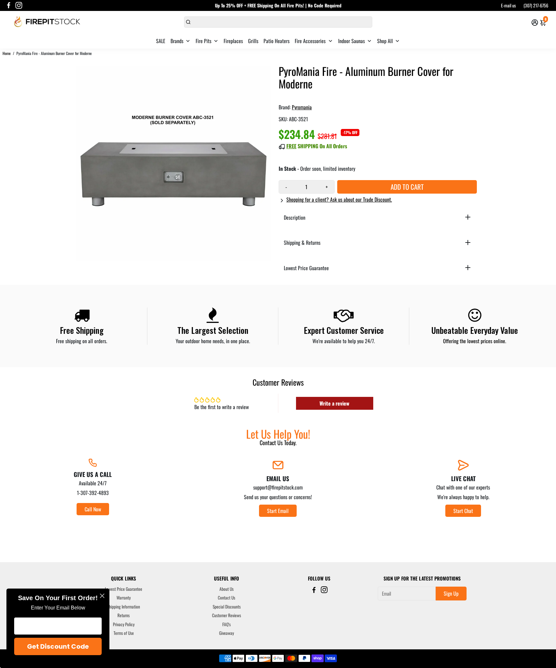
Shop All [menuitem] (385, 41)
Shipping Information (123, 606)
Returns (123, 615)
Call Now (93, 509)
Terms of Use (124, 633)
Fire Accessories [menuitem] (310, 41)
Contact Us (226, 597)
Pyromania (302, 107)
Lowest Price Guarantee (123, 589)
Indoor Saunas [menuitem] (351, 41)
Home (7, 53)
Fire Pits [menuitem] (203, 41)
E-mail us (508, 5)
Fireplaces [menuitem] (233, 41)
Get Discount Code (58, 646)
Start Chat (463, 511)
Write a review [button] (334, 403)
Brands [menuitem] (177, 41)
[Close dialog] (102, 595)
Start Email (278, 511)
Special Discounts (227, 606)
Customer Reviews (226, 615)
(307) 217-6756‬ (536, 5)
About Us (226, 589)
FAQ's (226, 624)
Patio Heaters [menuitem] (277, 41)
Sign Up (451, 593)
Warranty (123, 597)
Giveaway (226, 633)
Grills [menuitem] (253, 41)
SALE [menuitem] (160, 41)
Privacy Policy (123, 624)
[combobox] (278, 22)
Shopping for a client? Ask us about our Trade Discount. (339, 199)
